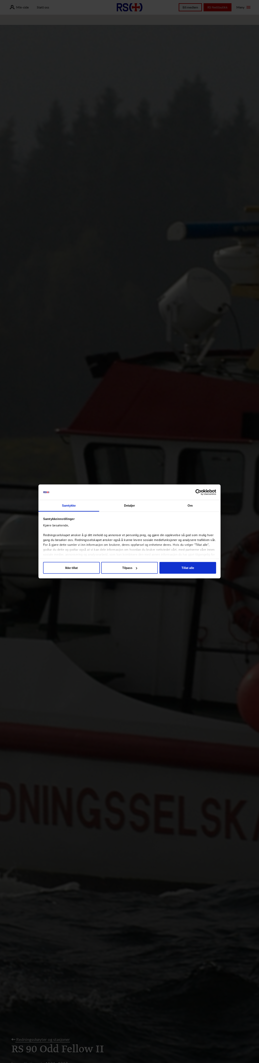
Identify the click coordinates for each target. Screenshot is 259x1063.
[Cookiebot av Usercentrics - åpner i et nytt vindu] (198, 492)
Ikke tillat (71, 568)
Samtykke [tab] (69, 505)
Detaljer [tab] (129, 505)
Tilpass (127, 568)
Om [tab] (190, 505)
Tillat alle (188, 568)
